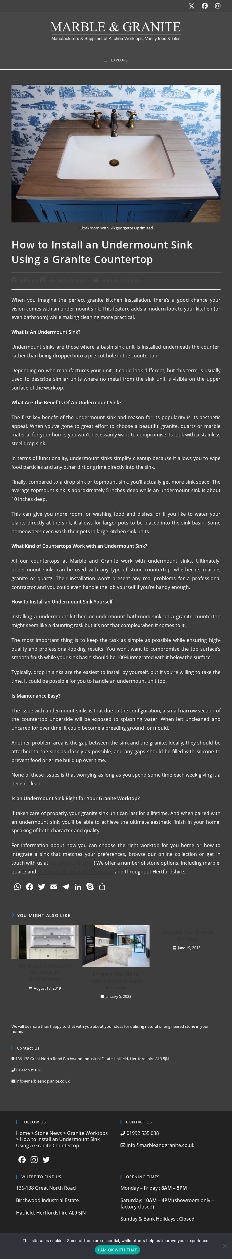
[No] (224, 1246)
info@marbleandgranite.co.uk (43, 1081)
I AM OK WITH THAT (117, 1249)
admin (27, 280)
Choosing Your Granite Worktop (187, 935)
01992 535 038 (28, 1070)
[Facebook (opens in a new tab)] (204, 6)
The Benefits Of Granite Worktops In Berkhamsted (45, 972)
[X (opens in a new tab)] (191, 6)
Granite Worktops (121, 280)
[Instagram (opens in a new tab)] (216, 6)
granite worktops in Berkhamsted (75, 871)
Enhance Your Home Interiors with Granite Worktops (116, 981)
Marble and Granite (72, 863)
